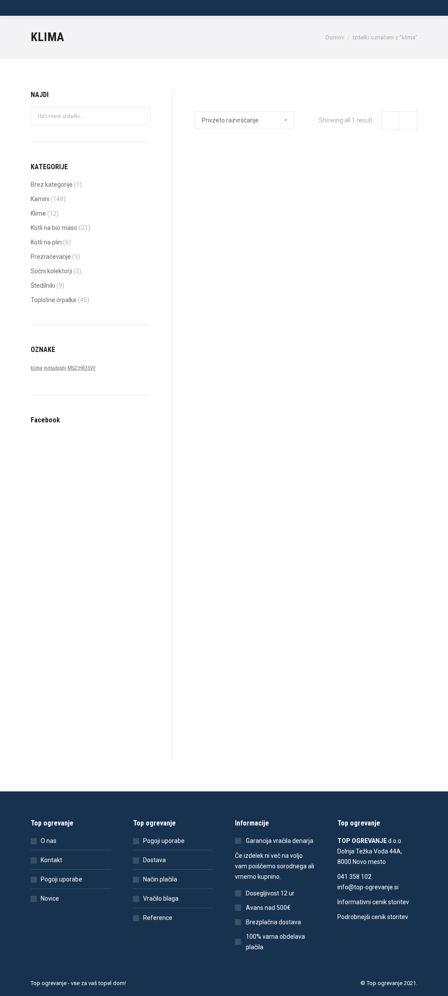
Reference (157, 917)
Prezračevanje (51, 256)
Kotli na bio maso (54, 227)
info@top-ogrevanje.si (368, 887)
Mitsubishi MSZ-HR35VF (227, 237)
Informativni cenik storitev (373, 901)
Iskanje (141, 116)
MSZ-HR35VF (81, 368)
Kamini (40, 198)
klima (36, 368)
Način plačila (160, 879)
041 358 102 (354, 876)
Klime (38, 213)
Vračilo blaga (160, 898)
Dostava (154, 860)
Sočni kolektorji (51, 271)
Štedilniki (43, 285)
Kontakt (51, 860)
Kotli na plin (46, 242)
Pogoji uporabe (61, 879)
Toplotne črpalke (54, 299)
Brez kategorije (52, 184)
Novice (50, 898)
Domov (335, 37)
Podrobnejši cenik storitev (372, 916)
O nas (48, 840)
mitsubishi (55, 368)
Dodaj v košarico (227, 273)
